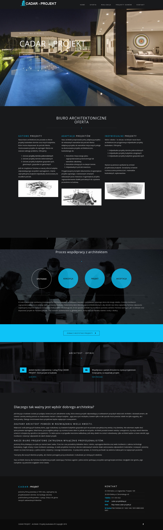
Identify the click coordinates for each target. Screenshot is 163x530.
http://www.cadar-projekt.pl (121, 505)
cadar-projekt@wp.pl (118, 501)
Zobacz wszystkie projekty (80, 333)
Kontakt (27, 55)
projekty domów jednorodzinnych (41, 156)
